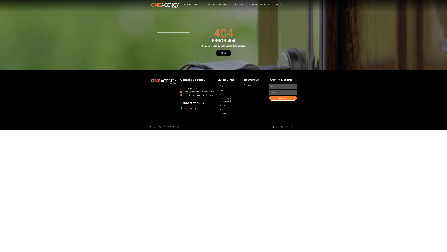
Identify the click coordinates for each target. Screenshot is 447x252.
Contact (278, 5)
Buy (186, 5)
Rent (209, 5)
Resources (224, 109)
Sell (197, 5)
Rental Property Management (226, 100)
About (222, 105)
